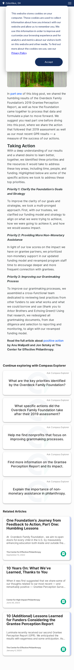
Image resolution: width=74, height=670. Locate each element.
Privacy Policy (18, 52)
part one (16, 93)
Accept (49, 61)
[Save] (63, 553)
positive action (53, 340)
